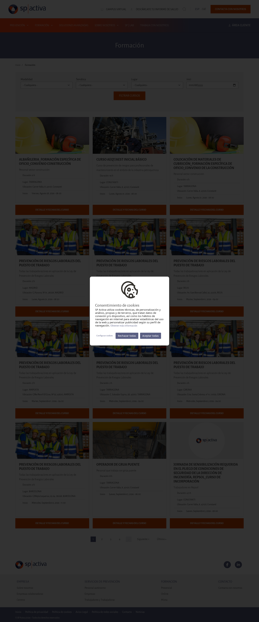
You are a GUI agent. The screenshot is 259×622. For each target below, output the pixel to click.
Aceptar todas (150, 335)
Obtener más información (123, 325)
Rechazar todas (127, 335)
